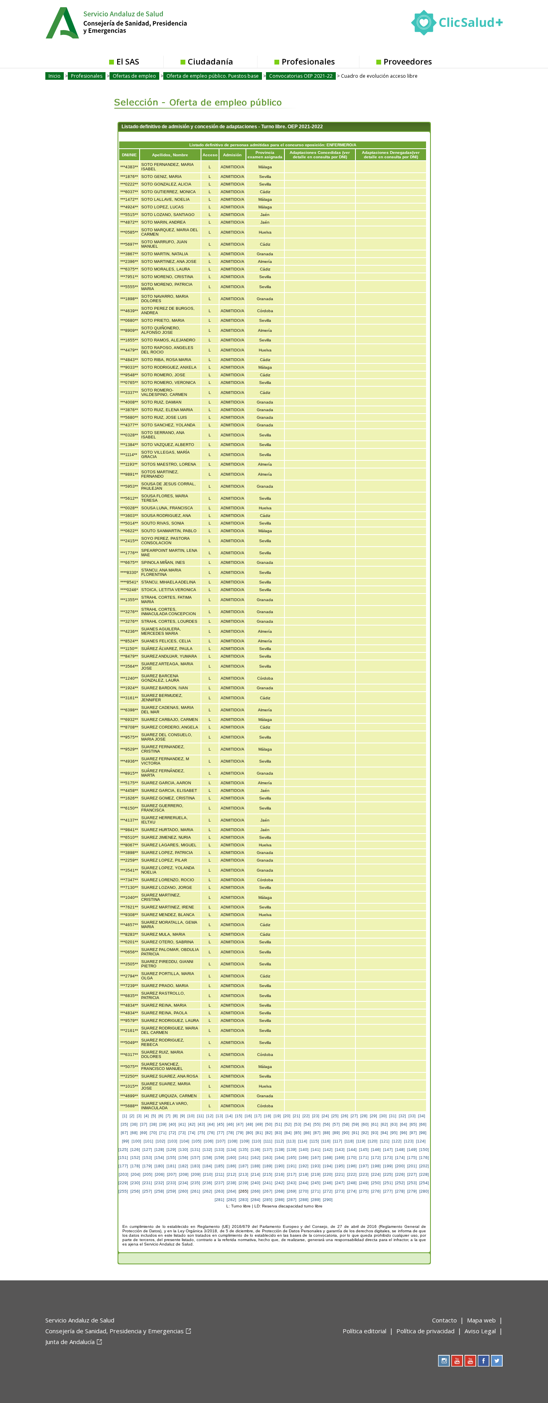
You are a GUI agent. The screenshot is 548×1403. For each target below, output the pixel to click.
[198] (376, 1166)
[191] (291, 1166)
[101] (148, 1141)
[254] (424, 1183)
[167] (316, 1157)
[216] (279, 1174)
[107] (220, 1141)
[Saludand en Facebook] (483, 1361)
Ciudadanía (210, 61)
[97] (413, 1132)
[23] (315, 1116)
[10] (191, 1116)
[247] (340, 1183)
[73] (182, 1132)
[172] (376, 1157)
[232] (159, 1183)
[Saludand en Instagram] (444, 1361)
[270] (304, 1191)
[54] (307, 1124)
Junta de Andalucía (70, 1342)
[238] (231, 1183)
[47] (240, 1124)
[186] (231, 1166)
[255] (123, 1191)
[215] (267, 1174)
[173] (388, 1157)
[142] (328, 1149)
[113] (291, 1141)
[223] (364, 1174)
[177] (123, 1166)
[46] (230, 1124)
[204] (135, 1174)
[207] (172, 1174)
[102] (160, 1141)
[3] (139, 1116)
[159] (219, 1157)
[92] (365, 1132)
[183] (195, 1166)
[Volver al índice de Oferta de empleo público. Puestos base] (199, 96)
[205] (147, 1174)
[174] (400, 1157)
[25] (335, 1116)
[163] (267, 1157)
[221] (340, 1174)
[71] (162, 1132)
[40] (172, 1124)
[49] (259, 1124)
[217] (291, 1174)
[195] (340, 1166)
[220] (328, 1174)
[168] (328, 1157)
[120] (373, 1141)
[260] (183, 1191)
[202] (424, 1166)
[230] (135, 1183)
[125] (123, 1149)
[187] (243, 1166)
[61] (374, 1124)
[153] (147, 1157)
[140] (304, 1149)
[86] (307, 1132)
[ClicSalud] (457, 24)
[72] (172, 1132)
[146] (376, 1149)
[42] (191, 1124)
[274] (352, 1191)
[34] (421, 1116)
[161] (243, 1157)
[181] (171, 1166)
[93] (374, 1132)
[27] (354, 1116)
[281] (219, 1199)
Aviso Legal (480, 1331)
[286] (279, 1199)
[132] (207, 1149)
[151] (123, 1157)
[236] (207, 1183)
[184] (207, 1166)
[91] (355, 1132)
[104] (184, 1141)
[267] (267, 1191)
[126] (135, 1149)
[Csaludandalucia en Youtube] (457, 1361)
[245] (316, 1183)
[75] (201, 1132)
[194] (328, 1166)
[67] (124, 1132)
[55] (317, 1124)
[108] (232, 1141)
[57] (336, 1124)
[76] (211, 1132)
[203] (123, 1174)
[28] (363, 1116)
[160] (231, 1157)
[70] (153, 1132)
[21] (296, 1116)
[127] (147, 1149)
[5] (153, 1116)
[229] (123, 1183)
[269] (291, 1191)
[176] (424, 1157)
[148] (400, 1149)
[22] (306, 1116)
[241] (267, 1183)
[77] (220, 1132)
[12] (209, 1116)
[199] (388, 1166)
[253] (412, 1183)
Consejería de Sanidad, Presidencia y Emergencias (114, 1331)
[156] (183, 1157)
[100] (136, 1141)
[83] (278, 1132)
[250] (376, 1183)
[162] (255, 1157)
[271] (316, 1191)
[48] (249, 1124)
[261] (195, 1191)
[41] (182, 1124)
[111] (268, 1141)
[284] (255, 1199)
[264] (231, 1191)
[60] (365, 1124)
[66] (422, 1124)
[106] (208, 1141)
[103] (172, 1141)
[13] (219, 1116)
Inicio (55, 76)
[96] (403, 1132)
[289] (316, 1199)
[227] (412, 1174)
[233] (171, 1183)
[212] (231, 1174)
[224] (376, 1174)
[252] (400, 1183)
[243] (291, 1183)
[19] (277, 1116)
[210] (208, 1174)
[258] (159, 1191)
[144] (352, 1149)
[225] (388, 1174)
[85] (297, 1132)
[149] (412, 1149)
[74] (191, 1132)
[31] (392, 1116)
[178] (135, 1166)
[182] (183, 1166)
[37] (143, 1124)
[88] (326, 1132)
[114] (302, 1141)
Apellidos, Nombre (170, 155)
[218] (304, 1174)
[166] (304, 1157)
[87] (317, 1132)
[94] (384, 1132)
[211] (219, 1174)
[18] (267, 1116)
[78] (230, 1132)
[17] (258, 1116)
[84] (288, 1132)
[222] (352, 1174)
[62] (384, 1124)
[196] (352, 1166)
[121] (385, 1141)
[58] (345, 1124)
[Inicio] (136, 22)
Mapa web (481, 1320)
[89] (336, 1132)
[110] (256, 1141)
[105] (196, 1141)
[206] (159, 1174)
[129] (171, 1149)
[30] (383, 1116)
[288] (304, 1199)
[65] (413, 1124)
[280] (424, 1191)
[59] (355, 1124)
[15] (238, 1116)
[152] (135, 1157)
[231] (147, 1183)
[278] (400, 1191)
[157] (195, 1157)
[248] (352, 1183)
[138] (279, 1149)
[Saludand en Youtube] (470, 1361)
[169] (340, 1157)
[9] (182, 1116)
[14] (229, 1116)
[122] (397, 1141)
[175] (412, 1157)
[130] (183, 1149)
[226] (400, 1174)
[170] (352, 1157)
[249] (364, 1183)
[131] (195, 1149)
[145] (364, 1149)
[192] (304, 1166)
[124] (421, 1141)
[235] (195, 1183)
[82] (268, 1132)
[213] (243, 1174)
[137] (267, 1149)
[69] (143, 1132)
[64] (403, 1124)
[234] (183, 1183)
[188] (255, 1166)
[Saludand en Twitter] (497, 1361)
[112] (279, 1141)
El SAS (127, 61)
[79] (240, 1132)
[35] (124, 1124)
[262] (207, 1191)
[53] (297, 1124)
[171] (364, 1157)
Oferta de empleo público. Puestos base (212, 76)
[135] (243, 1149)
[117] (337, 1141)
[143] (340, 1149)
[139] (291, 1149)
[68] (134, 1132)
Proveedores (408, 61)
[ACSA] (46, 1355)
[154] (159, 1157)
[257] (147, 1191)
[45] (220, 1124)
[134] (231, 1149)
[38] (153, 1124)
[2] (132, 1116)
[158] (207, 1157)
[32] (402, 1116)
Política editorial (364, 1331)
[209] (196, 1174)
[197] (364, 1166)
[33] (412, 1116)
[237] (219, 1183)
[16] (248, 1116)
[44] (211, 1124)
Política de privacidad (425, 1331)
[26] (344, 1116)
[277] (388, 1191)
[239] (243, 1183)
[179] (147, 1166)
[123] (409, 1141)
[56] (326, 1124)
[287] (291, 1199)
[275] (364, 1191)
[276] (376, 1191)
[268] (279, 1191)
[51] (278, 1124)
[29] (373, 1116)
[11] (200, 1116)
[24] (325, 1116)
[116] (326, 1141)
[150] (424, 1149)
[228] (424, 1174)
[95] (394, 1132)
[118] (349, 1141)
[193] (316, 1166)
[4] (146, 1116)
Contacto (444, 1320)
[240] (255, 1183)
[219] (316, 1174)
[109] (245, 1141)
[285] (267, 1199)
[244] (304, 1183)
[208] (184, 1174)
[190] (279, 1166)
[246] (328, 1183)
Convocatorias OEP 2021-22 (301, 76)
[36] (134, 1124)
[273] (340, 1191)
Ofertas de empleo (134, 76)
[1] (124, 1116)
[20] (286, 1116)
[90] (345, 1132)
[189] (267, 1166)
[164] (279, 1157)
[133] (219, 1149)
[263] (219, 1191)
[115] (314, 1141)
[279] (412, 1191)
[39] (162, 1124)
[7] (168, 1116)
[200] (400, 1166)
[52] (288, 1124)
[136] (255, 1149)
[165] (291, 1157)
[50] (268, 1124)
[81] (259, 1132)
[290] (328, 1199)
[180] (159, 1166)
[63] (394, 1124)
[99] (125, 1141)
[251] (388, 1183)
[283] (243, 1199)
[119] (360, 1141)
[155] (171, 1157)
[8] (175, 1116)
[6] (160, 1116)
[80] (249, 1132)
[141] (316, 1149)
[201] (412, 1166)
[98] (422, 1132)
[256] (135, 1191)
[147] (388, 1149)
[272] (328, 1191)
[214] (255, 1174)
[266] (255, 1191)
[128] (159, 1149)
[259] (171, 1191)
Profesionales (308, 61)
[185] (219, 1166)
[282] (231, 1199)
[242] (279, 1183)
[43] (201, 1124)
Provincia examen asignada (265, 154)
